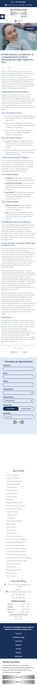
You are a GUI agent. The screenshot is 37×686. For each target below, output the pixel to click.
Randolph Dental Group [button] (9, 78)
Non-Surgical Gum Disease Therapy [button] (19, 558)
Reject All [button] (18, 682)
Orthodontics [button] (11, 527)
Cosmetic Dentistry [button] (13, 484)
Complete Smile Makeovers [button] (16, 542)
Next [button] (25, 352)
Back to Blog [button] (18, 348)
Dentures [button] (10, 499)
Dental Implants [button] (12, 493)
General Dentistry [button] (13, 512)
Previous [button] (14, 352)
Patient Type (7, 405)
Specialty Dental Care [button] (14, 570)
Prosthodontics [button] (12, 533)
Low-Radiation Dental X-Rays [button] (17, 561)
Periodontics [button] (11, 530)
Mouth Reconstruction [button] (14, 521)
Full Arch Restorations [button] (14, 509)
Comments (7, 413)
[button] (2, 16)
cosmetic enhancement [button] (9, 325)
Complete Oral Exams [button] (14, 481)
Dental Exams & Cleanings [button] (16, 506)
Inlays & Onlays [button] (12, 515)
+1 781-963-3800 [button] (20, 2)
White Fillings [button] (11, 576)
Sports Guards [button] (12, 573)
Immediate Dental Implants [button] (16, 551)
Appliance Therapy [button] (13, 478)
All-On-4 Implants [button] (13, 475)
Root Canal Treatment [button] (14, 536)
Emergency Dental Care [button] (15, 502)
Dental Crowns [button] (12, 490)
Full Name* (7, 365)
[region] (18, 672)
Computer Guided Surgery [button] (15, 545)
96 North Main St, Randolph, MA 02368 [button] (19, 5)
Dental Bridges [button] (12, 487)
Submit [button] (18, 422)
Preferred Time (8, 397)
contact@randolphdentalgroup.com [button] (19, 592)
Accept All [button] (18, 677)
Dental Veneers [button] (12, 496)
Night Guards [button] (11, 524)
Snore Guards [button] (11, 567)
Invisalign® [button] (11, 518)
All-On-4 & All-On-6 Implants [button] (16, 539)
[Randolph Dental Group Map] (18, 452)
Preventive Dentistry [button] (13, 564)
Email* (5, 373)
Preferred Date (8, 389)
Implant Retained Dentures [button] (16, 555)
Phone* (5, 381)
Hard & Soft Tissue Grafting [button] (16, 548)
